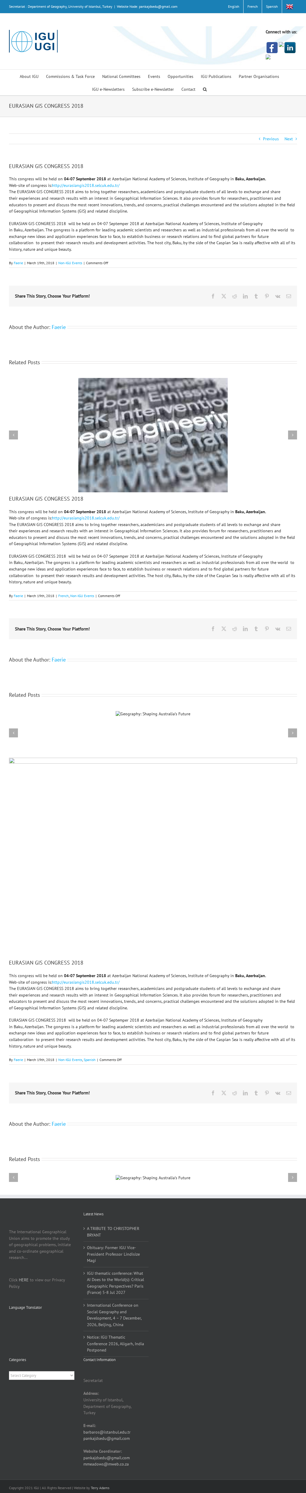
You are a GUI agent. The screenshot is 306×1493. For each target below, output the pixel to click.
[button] (205, 88)
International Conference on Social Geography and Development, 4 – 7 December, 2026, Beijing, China (114, 1315)
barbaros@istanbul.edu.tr (107, 1432)
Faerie (18, 263)
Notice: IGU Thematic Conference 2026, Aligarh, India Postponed (115, 1343)
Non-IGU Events (70, 263)
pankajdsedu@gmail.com (106, 1438)
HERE (24, 1280)
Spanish (90, 1059)
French (63, 595)
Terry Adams (100, 1488)
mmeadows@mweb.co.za (106, 1464)
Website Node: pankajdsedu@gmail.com (147, 6)
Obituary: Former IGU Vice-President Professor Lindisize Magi (113, 1254)
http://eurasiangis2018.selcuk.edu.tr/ (86, 185)
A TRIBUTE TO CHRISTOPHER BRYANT (113, 1232)
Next (288, 139)
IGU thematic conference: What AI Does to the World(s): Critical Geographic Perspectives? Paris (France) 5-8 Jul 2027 (115, 1283)
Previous (271, 139)
